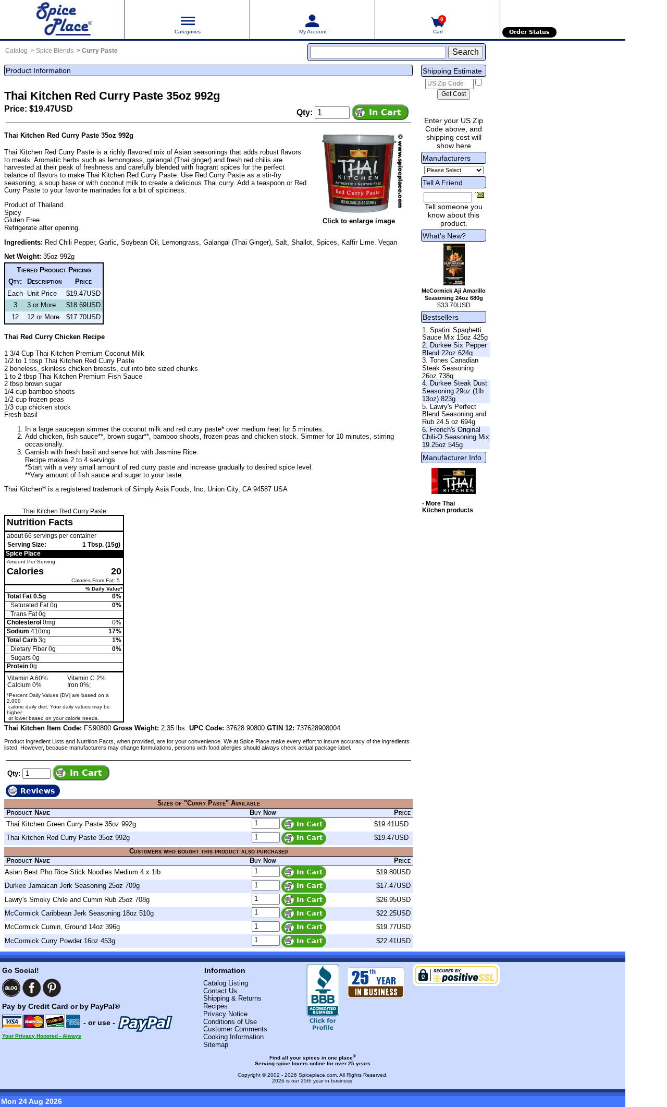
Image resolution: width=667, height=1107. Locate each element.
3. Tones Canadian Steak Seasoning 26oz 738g (450, 367)
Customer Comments (235, 1029)
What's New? (444, 236)
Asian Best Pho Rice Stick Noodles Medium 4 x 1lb (82, 872)
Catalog (16, 50)
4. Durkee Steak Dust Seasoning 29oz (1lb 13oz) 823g (454, 390)
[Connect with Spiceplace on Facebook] (31, 988)
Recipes (215, 1006)
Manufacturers (447, 158)
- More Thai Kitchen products (447, 507)
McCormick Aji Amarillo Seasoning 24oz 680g (454, 294)
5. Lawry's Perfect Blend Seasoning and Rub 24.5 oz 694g (454, 414)
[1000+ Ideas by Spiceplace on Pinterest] (52, 988)
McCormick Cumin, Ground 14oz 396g (62, 927)
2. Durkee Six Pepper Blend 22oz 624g (454, 349)
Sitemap (215, 1045)
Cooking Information (233, 1037)
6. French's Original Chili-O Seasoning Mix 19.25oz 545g (455, 437)
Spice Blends (54, 50)
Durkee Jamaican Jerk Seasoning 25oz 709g (72, 885)
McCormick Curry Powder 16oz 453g (60, 941)
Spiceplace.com (318, 1075)
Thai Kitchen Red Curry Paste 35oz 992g (68, 837)
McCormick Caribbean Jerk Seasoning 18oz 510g (79, 913)
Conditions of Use (230, 1022)
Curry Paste (100, 50)
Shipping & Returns (232, 998)
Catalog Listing (225, 983)
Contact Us (220, 991)
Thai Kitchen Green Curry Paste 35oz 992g (71, 824)
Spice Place (23, 553)
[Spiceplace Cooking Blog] (11, 988)
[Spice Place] (62, 19)
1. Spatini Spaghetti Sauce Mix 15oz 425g (455, 334)
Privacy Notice (225, 1014)
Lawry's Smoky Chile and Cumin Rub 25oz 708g (77, 900)
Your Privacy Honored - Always (41, 1036)
